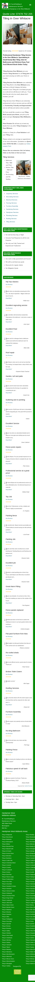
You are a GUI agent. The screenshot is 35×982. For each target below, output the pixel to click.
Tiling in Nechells (30, 912)
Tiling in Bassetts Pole (8, 846)
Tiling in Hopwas (30, 893)
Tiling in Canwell (30, 858)
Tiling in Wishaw (30, 958)
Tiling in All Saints (6, 851)
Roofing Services (11, 218)
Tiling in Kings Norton (7, 898)
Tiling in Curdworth (7, 869)
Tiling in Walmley (6, 949)
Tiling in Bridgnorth (7, 834)
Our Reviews (9, 284)
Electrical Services (11, 200)
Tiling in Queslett (6, 923)
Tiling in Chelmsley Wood (8, 862)
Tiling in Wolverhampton (8, 961)
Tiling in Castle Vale (7, 860)
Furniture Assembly (12, 206)
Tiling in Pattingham (7, 919)
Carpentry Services (12, 193)
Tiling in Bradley (30, 834)
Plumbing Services (12, 215)
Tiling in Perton (30, 921)
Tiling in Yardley (6, 965)
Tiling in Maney (30, 905)
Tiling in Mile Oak (30, 909)
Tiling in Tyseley (30, 947)
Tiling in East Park (6, 874)
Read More (9, 298)
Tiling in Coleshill (6, 865)
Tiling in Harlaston (7, 888)
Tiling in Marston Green (8, 907)
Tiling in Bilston (6, 844)
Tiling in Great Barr (7, 883)
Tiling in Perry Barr (7, 921)
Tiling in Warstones (7, 951)
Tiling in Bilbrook (30, 844)
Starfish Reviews (28, 785)
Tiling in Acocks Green (8, 853)
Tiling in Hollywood (7, 893)
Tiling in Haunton (30, 888)
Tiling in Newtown (6, 914)
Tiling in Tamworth (7, 944)
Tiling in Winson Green (8, 958)
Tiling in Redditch (30, 926)
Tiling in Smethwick (7, 937)
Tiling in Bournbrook (7, 837)
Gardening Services (12, 209)
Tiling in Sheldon (6, 933)
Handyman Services (12, 212)
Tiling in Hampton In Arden (9, 886)
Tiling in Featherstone (7, 879)
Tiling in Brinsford (6, 855)
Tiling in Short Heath (7, 935)
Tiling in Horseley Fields (8, 895)
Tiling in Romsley (6, 928)
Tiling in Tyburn (6, 947)
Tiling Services (10, 221)
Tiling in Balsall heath (7, 848)
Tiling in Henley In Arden (8, 891)
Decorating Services (12, 196)
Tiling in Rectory (6, 926)
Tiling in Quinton (30, 923)
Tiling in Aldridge (30, 851)
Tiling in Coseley (6, 867)
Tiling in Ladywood (7, 900)
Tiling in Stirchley (6, 940)
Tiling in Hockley (30, 891)
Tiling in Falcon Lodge (8, 876)
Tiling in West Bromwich (8, 954)
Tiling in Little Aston (7, 902)
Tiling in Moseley (6, 912)
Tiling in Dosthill (30, 872)
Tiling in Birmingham (7, 841)
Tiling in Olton (5, 916)
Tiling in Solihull (30, 937)
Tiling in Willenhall (7, 956)
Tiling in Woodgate (7, 963)
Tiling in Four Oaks (7, 881)
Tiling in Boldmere (7, 839)
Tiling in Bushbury (6, 858)
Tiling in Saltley (6, 930)
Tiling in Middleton (7, 909)
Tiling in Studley (6, 942)
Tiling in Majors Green (8, 905)
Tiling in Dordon (6, 872)
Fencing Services (11, 203)
